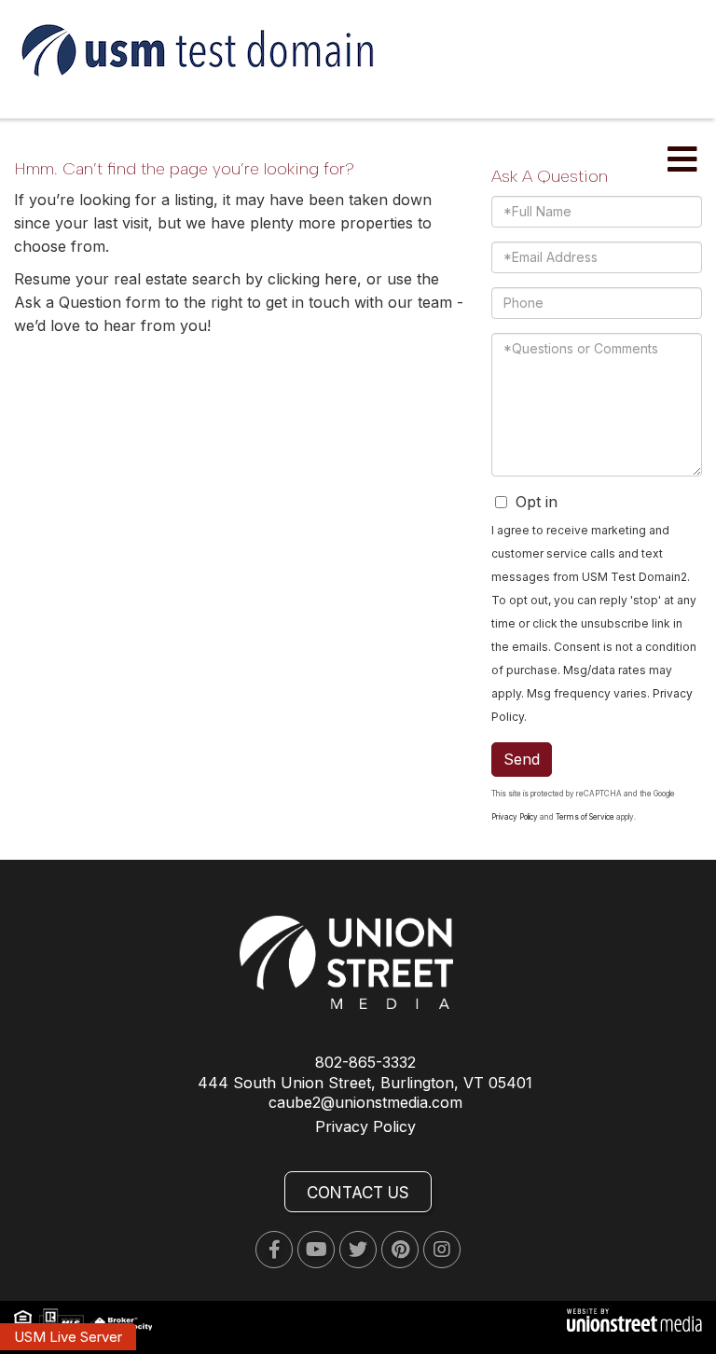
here (340, 278)
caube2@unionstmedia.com (365, 1102)
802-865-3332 (365, 1062)
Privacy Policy (514, 817)
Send (521, 759)
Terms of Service (585, 817)
